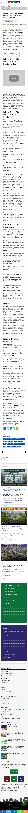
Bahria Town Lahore (6, 671)
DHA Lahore (4, 678)
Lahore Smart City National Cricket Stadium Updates (13, 444)
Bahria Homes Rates (8, 607)
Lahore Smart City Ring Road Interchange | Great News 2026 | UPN (15, 733)
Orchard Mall (4, 694)
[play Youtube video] (14, 78)
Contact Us (6, 423)
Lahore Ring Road (11, 489)
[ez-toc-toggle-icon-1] (16, 54)
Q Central (3, 685)
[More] (17, 428)
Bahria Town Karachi (6, 673)
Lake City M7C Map (8, 651)
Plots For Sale (11, 490)
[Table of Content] (17, 54)
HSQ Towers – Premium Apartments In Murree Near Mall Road (16, 725)
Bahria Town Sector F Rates (10, 600)
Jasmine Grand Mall (6, 691)
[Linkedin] (11, 428)
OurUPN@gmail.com (10, 714)
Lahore (5, 489)
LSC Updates (17, 446)
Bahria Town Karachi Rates (10, 588)
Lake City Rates (7, 597)
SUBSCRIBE (14, 771)
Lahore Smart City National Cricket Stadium (13, 441)
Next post (21, 452)
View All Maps (7, 657)
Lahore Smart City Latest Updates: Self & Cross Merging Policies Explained (16, 748)
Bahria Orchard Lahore (7, 676)
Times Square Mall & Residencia (9, 696)
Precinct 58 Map (7, 639)
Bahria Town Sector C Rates (10, 616)
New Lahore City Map (8, 648)
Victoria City (4, 682)
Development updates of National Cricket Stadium (13, 439)
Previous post (7, 452)
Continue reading (6, 502)
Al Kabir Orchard (5, 698)
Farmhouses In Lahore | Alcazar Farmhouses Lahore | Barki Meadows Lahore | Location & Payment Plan (17, 740)
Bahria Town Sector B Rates (10, 613)
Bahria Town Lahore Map (9, 642)
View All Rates (7, 619)
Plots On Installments (12, 492)
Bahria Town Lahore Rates (9, 591)
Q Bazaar (3, 687)
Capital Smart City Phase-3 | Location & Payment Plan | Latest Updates (16, 754)
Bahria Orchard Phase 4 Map (10, 635)
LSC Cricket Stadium (8, 446)
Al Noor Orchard (5, 703)
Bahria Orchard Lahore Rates (10, 594)
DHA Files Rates (7, 603)
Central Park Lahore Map (9, 654)
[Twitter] (8, 428)
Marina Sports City (5, 701)
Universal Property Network (9, 804)
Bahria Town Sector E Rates (10, 610)
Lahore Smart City (9, 6)
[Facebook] (5, 428)
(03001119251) (5, 711)
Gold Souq (3, 689)
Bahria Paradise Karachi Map (10, 645)
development (6, 436)
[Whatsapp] (14, 428)
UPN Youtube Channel (11, 423)
